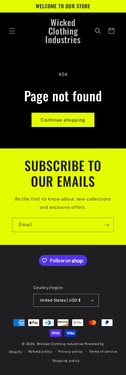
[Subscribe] (106, 225)
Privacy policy (70, 352)
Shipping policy (66, 361)
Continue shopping (63, 120)
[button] (12, 31)
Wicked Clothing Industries (60, 344)
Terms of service (103, 352)
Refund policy (40, 352)
